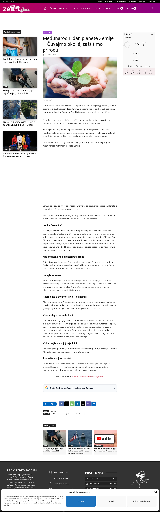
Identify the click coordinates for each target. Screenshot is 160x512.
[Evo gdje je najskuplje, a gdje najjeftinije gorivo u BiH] (20, 78)
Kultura (6, 149)
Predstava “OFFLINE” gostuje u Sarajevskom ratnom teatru (19, 155)
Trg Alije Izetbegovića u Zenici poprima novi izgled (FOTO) (19, 123)
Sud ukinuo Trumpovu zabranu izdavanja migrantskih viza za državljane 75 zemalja (78, 451)
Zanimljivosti (98, 445)
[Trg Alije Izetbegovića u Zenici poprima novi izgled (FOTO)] (20, 109)
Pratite (113, 483)
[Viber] (88, 403)
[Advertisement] (80, 21)
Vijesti (5, 55)
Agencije (53, 411)
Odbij (111, 501)
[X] (66, 403)
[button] (155, 492)
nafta (61, 414)
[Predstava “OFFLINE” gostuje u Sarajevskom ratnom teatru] (20, 140)
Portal (5, 118)
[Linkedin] (77, 403)
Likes (114, 479)
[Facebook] (61, 403)
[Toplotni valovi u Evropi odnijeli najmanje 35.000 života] (20, 46)
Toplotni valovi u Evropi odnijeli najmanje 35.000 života (20, 60)
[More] (93, 403)
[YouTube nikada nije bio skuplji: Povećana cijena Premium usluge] (105, 438)
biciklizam (54, 414)
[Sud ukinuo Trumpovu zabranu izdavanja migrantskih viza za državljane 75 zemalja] (80, 438)
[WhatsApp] (72, 403)
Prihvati (81, 501)
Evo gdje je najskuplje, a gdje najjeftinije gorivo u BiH (18, 92)
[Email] (83, 403)
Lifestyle (47, 32)
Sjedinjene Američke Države (75, 414)
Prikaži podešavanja (141, 501)
